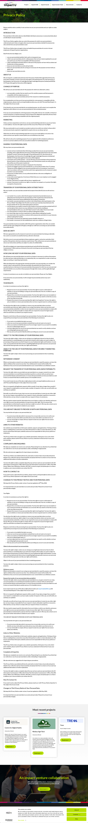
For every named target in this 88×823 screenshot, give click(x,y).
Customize (75, 814)
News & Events (69, 4)
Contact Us (79, 4)
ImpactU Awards (45, 4)
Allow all (76, 810)
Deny (76, 818)
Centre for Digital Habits (13, 728)
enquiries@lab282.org (44, 588)
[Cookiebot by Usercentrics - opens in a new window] (9, 820)
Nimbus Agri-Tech (39, 732)
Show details (21, 820)
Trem (62, 725)
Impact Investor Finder (57, 4)
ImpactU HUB (34, 4)
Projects (26, 4)
